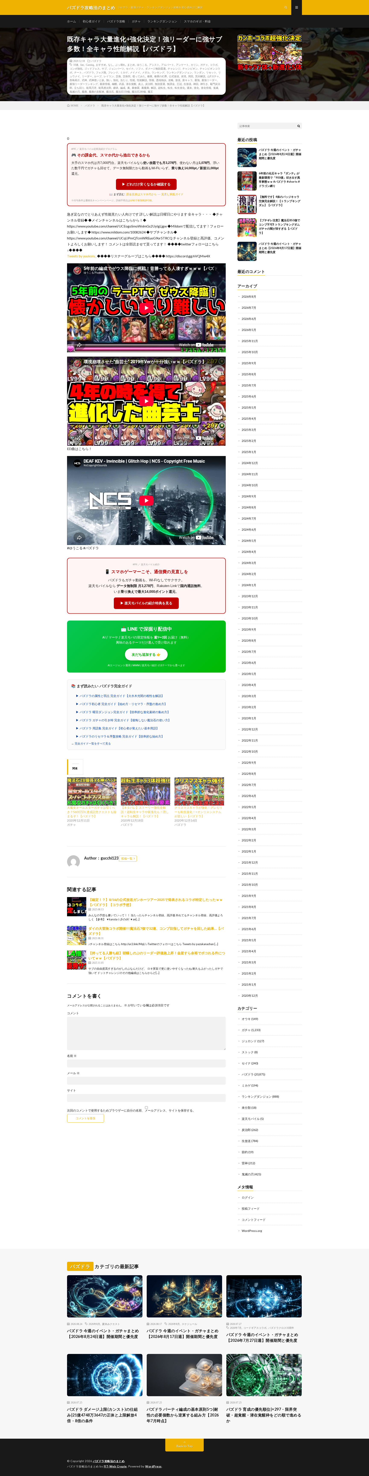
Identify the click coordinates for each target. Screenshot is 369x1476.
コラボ (214, 64)
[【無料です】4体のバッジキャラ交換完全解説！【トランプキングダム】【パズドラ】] (247, 204)
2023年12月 (250, 596)
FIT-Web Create (115, 1466)
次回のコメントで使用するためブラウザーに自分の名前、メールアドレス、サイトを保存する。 (131, 1110)
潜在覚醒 (131, 84)
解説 (153, 87)
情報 (151, 80)
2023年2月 (249, 707)
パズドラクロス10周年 (281, 1327)
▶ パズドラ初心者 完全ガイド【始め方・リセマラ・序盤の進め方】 (121, 704)
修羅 (149, 76)
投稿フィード (251, 1208)
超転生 (162, 87)
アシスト (154, 64)
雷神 (245, 1163)
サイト (71, 1090)
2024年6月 (249, 529)
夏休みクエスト (111, 1324)
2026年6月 (249, 319)
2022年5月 (249, 807)
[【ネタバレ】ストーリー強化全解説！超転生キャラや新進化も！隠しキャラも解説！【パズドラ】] (145, 791)
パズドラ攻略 (116, 21)
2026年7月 (249, 307)
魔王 (150, 91)
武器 (121, 84)
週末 (189, 87)
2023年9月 (249, 629)
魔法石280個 (139, 91)
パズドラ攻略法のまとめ (109, 1461)
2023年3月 (249, 696)
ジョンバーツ (116, 68)
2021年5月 (249, 940)
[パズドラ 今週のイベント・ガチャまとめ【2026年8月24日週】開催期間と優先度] (247, 157)
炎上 (140, 84)
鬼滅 (215, 87)
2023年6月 (249, 662)
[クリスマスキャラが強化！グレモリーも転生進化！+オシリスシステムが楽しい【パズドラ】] (199, 791)
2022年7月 (249, 785)
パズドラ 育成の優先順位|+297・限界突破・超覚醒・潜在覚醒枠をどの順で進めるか (264, 1415)
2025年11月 (250, 341)
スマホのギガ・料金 (197, 21)
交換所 (126, 76)
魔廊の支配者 (96, 91)
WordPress (153, 1466)
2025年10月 (250, 352)
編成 (122, 87)
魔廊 (84, 91)
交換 (118, 76)
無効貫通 (160, 84)
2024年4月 (249, 552)
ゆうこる (142, 64)
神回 (195, 84)
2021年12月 (250, 862)
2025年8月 (249, 374)
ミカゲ (124, 72)
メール (73, 1073)
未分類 (246, 1107)
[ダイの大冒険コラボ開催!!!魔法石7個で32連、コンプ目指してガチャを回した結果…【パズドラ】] (76, 935)
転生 (170, 87)
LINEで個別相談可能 (141, 200)
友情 (183, 76)
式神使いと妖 (96, 80)
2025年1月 (249, 452)
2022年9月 (249, 762)
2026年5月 (249, 330)
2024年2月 (249, 574)
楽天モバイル (251, 1118)
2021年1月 (249, 984)
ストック (248, 1052)
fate (82, 64)
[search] (299, 126)
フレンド (113, 72)
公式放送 (174, 76)
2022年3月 (249, 829)
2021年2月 (249, 973)
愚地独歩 (161, 80)
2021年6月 (249, 929)
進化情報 (206, 87)
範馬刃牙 (91, 87)
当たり (124, 80)
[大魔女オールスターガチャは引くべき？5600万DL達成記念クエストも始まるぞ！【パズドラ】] (92, 791)
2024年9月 (249, 496)
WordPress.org (252, 1231)
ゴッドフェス (92, 68)
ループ (98, 76)
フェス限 (101, 72)
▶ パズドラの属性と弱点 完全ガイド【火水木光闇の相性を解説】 (120, 696)
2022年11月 (250, 740)
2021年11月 (250, 873)
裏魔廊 (145, 87)
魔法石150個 (123, 91)
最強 (197, 80)
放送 (177, 80)
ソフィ (139, 68)
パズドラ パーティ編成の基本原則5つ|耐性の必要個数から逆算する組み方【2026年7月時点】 (183, 1415)
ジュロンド (249, 1041)
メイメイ (135, 72)
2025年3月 (249, 429)
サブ (104, 68)
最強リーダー (209, 80)
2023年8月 (249, 640)
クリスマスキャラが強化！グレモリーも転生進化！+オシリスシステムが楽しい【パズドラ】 (198, 812)
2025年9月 (249, 363)
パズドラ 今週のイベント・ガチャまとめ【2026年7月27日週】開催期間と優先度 (262, 1337)
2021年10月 (250, 884)
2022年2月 (249, 840)
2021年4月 (249, 951)
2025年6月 (249, 396)
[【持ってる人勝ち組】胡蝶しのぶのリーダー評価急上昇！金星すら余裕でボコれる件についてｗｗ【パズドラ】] (76, 960)
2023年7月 (249, 651)
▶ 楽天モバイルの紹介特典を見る (146, 603)
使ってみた (138, 76)
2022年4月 (249, 818)
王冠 (179, 84)
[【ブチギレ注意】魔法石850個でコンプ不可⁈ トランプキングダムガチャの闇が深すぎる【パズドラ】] (247, 228)
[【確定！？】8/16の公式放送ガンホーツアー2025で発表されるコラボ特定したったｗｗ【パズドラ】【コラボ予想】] (76, 906)
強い (108, 80)
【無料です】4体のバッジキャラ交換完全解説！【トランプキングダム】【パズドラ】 (279, 201)
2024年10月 (250, 485)
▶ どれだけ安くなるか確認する (146, 184)
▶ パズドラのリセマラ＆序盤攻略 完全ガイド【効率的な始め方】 (120, 736)
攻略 (170, 80)
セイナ (130, 68)
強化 (115, 80)
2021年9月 (249, 896)
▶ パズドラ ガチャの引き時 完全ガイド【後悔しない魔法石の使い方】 (123, 720)
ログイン (248, 1197)
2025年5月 (249, 407)
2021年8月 (249, 907)
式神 (84, 80)
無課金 (171, 84)
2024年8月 (249, 507)
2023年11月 (250, 607)
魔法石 (110, 91)
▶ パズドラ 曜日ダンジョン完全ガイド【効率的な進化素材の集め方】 (123, 712)
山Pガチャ (213, 76)
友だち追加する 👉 (146, 654)
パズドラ (96, 61)
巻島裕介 (75, 80)
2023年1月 (249, 718)
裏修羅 (135, 87)
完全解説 (200, 76)
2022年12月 (250, 729)
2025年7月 (249, 385)
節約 (245, 1152)
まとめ (131, 64)
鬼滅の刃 (75, 91)
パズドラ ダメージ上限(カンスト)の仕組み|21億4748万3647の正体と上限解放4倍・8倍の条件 (102, 1415)
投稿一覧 (126, 858)
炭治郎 (149, 84)
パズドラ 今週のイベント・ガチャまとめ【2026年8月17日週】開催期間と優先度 (280, 248)
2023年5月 (249, 674)
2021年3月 (249, 962)
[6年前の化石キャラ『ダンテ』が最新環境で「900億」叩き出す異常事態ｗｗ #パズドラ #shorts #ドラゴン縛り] (247, 181)
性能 (132, 80)
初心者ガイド (92, 21)
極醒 (114, 84)
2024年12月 (250, 463)
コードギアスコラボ (254, 1327)
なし (110, 64)
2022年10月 (250, 751)
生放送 (187, 84)
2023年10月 (250, 618)
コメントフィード (254, 1219)
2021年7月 (249, 918)
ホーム (71, 21)
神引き (204, 84)
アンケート (182, 64)
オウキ (246, 1019)
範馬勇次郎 (104, 87)
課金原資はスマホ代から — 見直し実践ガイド (154, 194)
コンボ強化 (76, 68)
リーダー (87, 76)
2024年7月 (249, 518)
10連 (75, 64)
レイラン (109, 76)
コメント (73, 1013)
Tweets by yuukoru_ (81, 256)
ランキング (158, 72)
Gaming (90, 64)
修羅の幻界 (160, 76)
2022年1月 (249, 851)
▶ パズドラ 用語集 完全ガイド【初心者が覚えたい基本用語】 (117, 728)
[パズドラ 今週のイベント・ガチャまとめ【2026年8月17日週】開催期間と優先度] (247, 251)
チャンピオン (190, 68)
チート (78, 72)
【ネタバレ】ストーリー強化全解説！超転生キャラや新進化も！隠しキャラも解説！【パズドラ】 (145, 812)
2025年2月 (249, 441)
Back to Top (185, 1446)
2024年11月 (250, 474)
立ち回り (79, 87)
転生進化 (180, 87)
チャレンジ (174, 68)
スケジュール (189, 1324)
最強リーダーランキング (84, 84)
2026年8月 (249, 296)
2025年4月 (249, 418)
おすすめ (101, 64)
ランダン (199, 72)
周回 (190, 76)
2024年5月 (249, 540)
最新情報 (105, 84)
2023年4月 (249, 685)
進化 (196, 87)
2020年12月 (250, 995)
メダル (146, 72)
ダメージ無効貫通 (155, 68)
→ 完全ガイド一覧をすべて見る (91, 743)
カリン (194, 64)
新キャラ (187, 80)
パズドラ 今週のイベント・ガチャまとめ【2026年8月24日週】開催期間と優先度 (280, 154)
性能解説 (142, 80)
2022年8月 (249, 773)
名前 (72, 1055)
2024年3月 (249, 563)
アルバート (167, 64)
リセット (211, 72)
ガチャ (136, 21)
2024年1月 (249, 585)
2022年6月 (249, 796)
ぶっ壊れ (120, 64)
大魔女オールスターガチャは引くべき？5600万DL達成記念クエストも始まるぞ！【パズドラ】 (91, 812)
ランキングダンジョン (162, 21)
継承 (115, 87)
